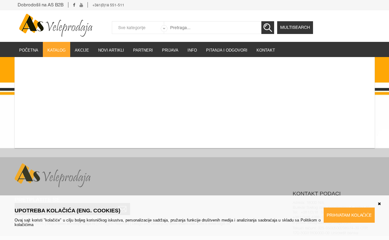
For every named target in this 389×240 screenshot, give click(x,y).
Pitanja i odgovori (226, 50)
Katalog (56, 50)
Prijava (170, 50)
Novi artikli (111, 50)
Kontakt (265, 50)
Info (192, 50)
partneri (143, 50)
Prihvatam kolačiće (349, 215)
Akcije (82, 50)
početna (28, 50)
